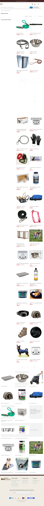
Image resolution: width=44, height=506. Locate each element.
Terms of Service (25, 481)
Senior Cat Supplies (4, 403)
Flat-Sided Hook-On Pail (21, 90)
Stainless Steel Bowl (33, 51)
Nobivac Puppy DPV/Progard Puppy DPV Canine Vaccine (21, 130)
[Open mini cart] (35, 4)
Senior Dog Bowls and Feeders (20, 386)
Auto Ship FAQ (35, 481)
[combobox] (17, 7)
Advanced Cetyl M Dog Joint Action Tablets (36, 111)
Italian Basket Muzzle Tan (21, 206)
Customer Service (15, 483)
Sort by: (26, 16)
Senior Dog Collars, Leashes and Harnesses (6, 421)
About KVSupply (25, 480)
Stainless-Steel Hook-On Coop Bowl (35, 264)
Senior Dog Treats (32, 472)
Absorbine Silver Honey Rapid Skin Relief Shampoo (36, 284)
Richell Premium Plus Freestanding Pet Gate (20, 244)
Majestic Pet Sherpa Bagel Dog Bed (36, 302)
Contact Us (35, 483)
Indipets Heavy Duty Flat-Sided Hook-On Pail (22, 71)
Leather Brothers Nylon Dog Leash (23, 225)
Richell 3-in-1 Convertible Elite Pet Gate (22, 111)
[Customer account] (32, 4)
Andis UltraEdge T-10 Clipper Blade (36, 129)
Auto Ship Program (15, 485)
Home (2, 10)
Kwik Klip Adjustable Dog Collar (35, 33)
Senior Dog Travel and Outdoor (20, 472)
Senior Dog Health (18, 455)
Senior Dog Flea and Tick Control (21, 438)
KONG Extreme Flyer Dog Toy (35, 341)
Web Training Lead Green (21, 167)
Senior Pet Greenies (33, 429)
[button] (8, 19)
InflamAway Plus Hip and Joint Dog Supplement (35, 188)
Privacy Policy (24, 483)
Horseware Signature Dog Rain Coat (22, 360)
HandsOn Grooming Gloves (34, 148)
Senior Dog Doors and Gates (6, 438)
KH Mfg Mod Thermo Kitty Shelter (35, 322)
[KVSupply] (2, 4)
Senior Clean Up (18, 403)
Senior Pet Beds (4, 386)
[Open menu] (38, 4)
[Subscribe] (30, 492)
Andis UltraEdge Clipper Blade (35, 359)
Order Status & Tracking (16, 480)
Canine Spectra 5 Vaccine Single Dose (35, 168)
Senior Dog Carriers (32, 386)
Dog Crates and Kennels (19, 420)
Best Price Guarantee (15, 484)
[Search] (31, 7)
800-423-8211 (35, 7)
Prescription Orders (36, 480)
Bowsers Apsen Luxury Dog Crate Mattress (22, 284)
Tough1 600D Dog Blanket (34, 206)
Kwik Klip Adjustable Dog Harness (36, 225)
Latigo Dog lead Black (20, 51)
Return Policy (14, 481)
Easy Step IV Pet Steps (20, 341)
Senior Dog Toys (32, 455)
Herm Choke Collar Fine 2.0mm (22, 148)
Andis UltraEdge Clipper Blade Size (23, 263)
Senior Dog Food (33, 409)
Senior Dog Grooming (5, 455)
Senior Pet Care (7, 10)
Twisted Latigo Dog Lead (34, 70)
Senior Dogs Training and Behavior (7, 472)
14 (33, 366)
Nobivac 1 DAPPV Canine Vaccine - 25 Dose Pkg (22, 188)
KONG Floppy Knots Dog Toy (35, 243)
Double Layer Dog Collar (21, 322)
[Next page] (37, 367)
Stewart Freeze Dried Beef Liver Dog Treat (22, 303)
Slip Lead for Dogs (20, 33)
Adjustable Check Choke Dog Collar (35, 91)
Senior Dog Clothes (32, 403)
